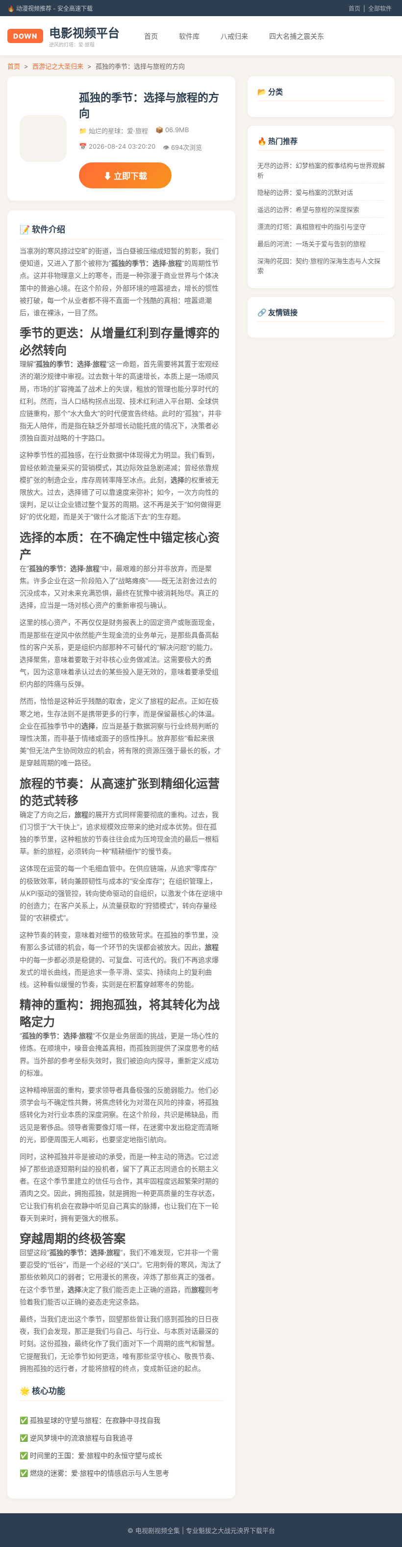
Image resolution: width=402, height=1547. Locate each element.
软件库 (189, 36)
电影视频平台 (84, 33)
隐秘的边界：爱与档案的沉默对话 (305, 192)
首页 (354, 8)
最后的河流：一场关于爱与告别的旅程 (311, 244)
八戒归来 (234, 36)
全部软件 (380, 8)
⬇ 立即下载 (125, 176)
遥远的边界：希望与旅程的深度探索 (308, 209)
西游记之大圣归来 (57, 66)
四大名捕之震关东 (296, 36)
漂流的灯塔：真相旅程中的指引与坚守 (311, 226)
